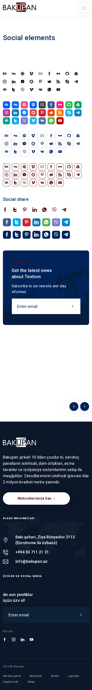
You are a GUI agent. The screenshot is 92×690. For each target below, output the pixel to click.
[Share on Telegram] (64, 210)
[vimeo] (31, 89)
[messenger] (22, 81)
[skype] (67, 81)
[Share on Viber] (54, 210)
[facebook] (49, 73)
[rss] (58, 81)
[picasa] (31, 81)
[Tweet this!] (15, 210)
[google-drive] (76, 73)
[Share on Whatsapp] (44, 210)
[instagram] (4, 81)
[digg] (13, 73)
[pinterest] (40, 81)
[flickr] (58, 73)
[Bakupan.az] (19, 442)
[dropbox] (31, 73)
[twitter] (13, 89)
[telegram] (76, 81)
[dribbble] (22, 73)
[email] (40, 73)
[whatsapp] (49, 89)
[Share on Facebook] (5, 210)
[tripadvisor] (4, 89)
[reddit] (49, 81)
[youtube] (58, 89)
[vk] (40, 89)
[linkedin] (13, 81)
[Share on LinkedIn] (35, 210)
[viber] (22, 89)
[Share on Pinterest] (25, 210)
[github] (67, 73)
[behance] (4, 73)
